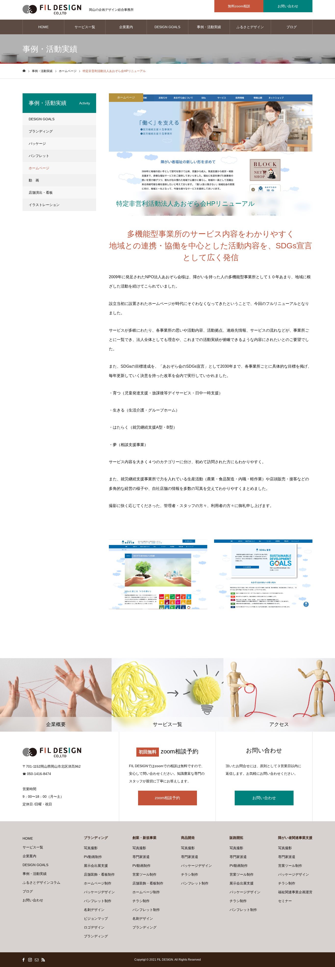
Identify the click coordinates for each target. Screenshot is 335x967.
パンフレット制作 (97, 901)
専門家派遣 (141, 857)
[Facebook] (23, 959)
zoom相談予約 (167, 798)
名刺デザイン (94, 910)
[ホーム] (24, 71)
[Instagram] (29, 959)
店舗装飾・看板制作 (99, 874)
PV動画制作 (93, 857)
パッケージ (37, 143)
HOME (43, 27)
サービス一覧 (85, 27)
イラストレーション (44, 205)
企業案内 (126, 27)
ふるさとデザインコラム (250, 29)
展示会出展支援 (96, 866)
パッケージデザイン (99, 892)
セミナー (285, 901)
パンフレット (39, 156)
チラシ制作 (141, 901)
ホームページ (126, 97)
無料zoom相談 (239, 6)
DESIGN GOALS (167, 27)
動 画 (34, 180)
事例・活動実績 (209, 27)
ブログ (291, 27)
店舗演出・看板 (41, 192)
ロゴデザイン (94, 927)
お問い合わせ (288, 6)
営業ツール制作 (144, 874)
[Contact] (36, 959)
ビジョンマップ (96, 918)
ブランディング (41, 131)
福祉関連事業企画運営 (295, 892)
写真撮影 (91, 848)
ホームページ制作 (97, 883)
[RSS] (43, 959)
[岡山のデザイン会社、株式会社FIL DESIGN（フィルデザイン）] (52, 10)
